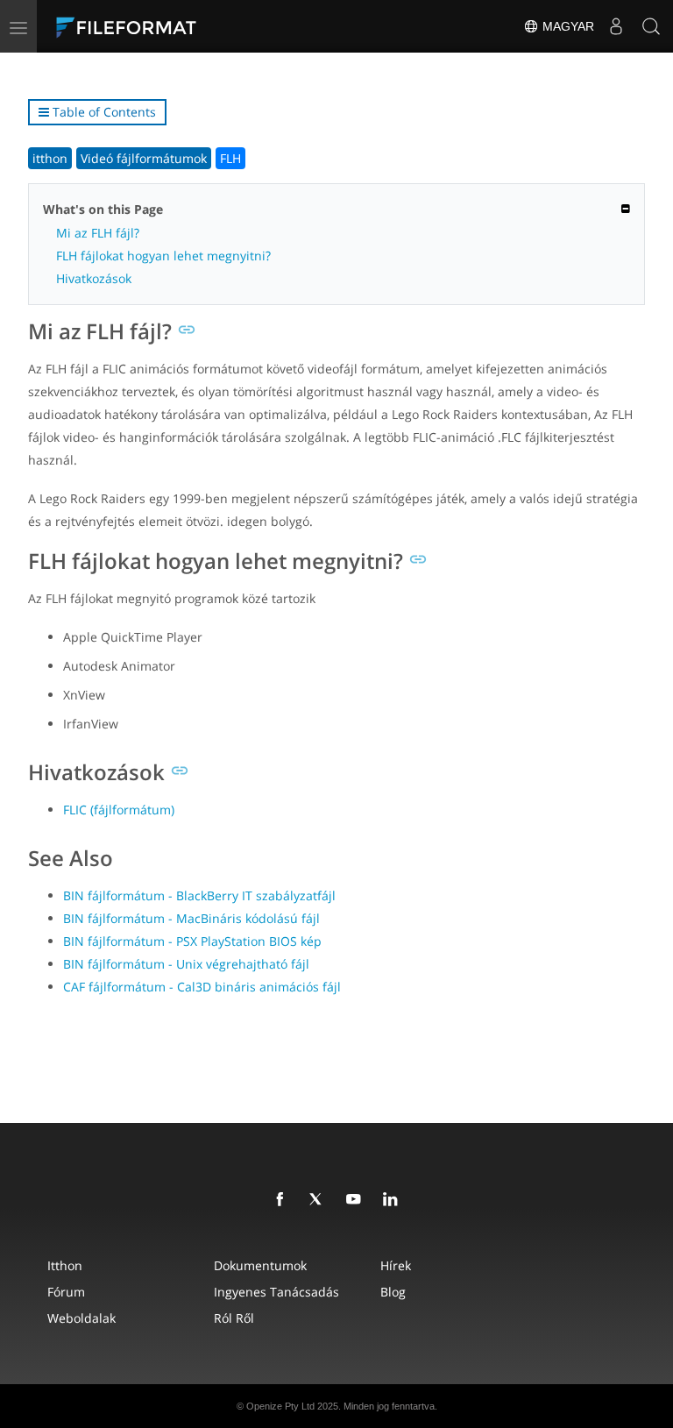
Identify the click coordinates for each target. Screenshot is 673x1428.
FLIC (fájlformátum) (118, 809)
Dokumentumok (260, 1265)
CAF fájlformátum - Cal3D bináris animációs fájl (202, 986)
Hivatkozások (93, 278)
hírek (395, 1265)
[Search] (651, 26)
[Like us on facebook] (283, 1200)
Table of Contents (102, 111)
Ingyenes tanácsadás (276, 1291)
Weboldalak (81, 1318)
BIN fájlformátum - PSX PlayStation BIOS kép (192, 941)
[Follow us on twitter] (319, 1200)
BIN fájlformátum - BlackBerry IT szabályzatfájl (199, 895)
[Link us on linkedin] (393, 1200)
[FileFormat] (168, 26)
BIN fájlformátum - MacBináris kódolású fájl (191, 918)
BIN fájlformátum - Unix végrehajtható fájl (186, 964)
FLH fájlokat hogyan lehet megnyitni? (163, 255)
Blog (393, 1291)
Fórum (66, 1291)
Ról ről (234, 1318)
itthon (49, 158)
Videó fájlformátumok (144, 158)
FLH (230, 158)
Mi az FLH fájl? (97, 232)
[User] (616, 26)
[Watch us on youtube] (356, 1200)
